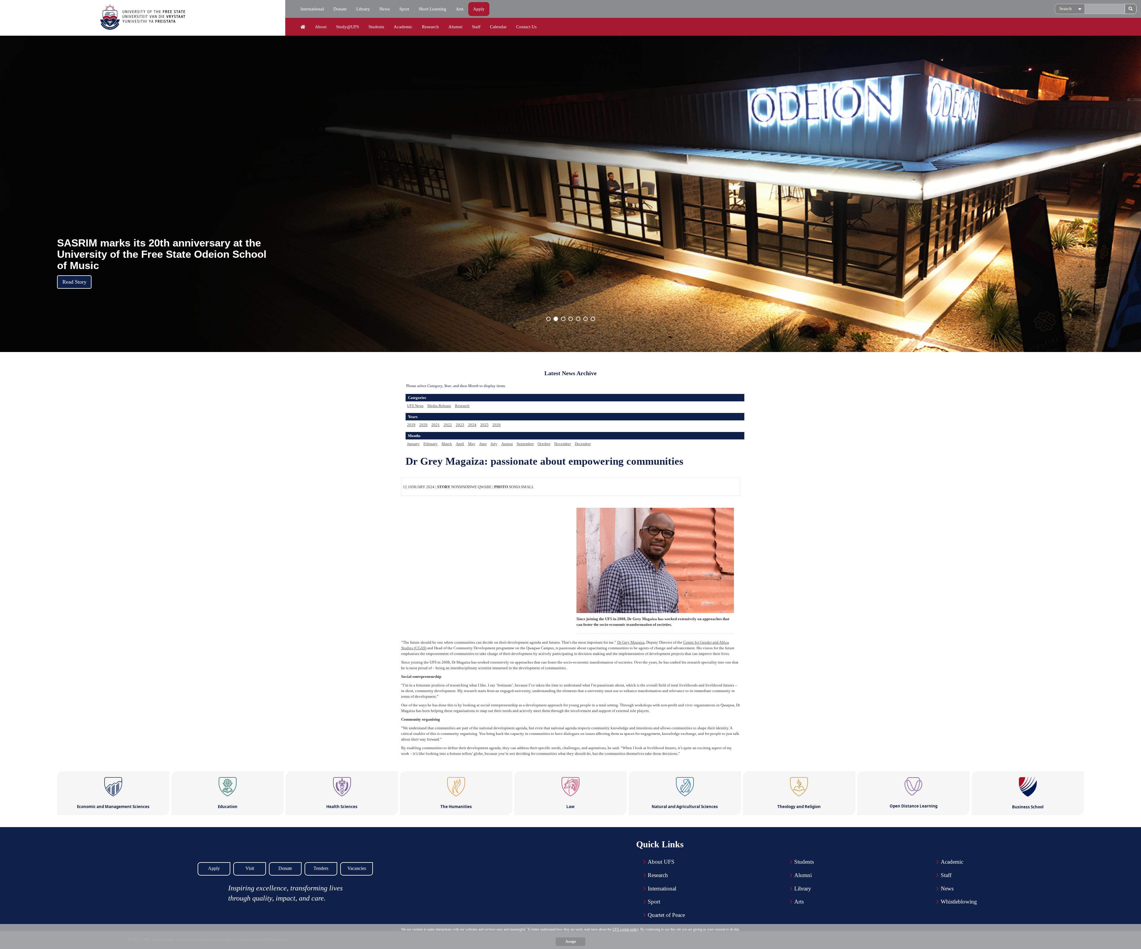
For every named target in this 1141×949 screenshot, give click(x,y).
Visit (249, 868)
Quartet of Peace (666, 915)
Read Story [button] (74, 282)
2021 (435, 424)
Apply (479, 9)
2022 (448, 424)
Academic (403, 26)
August (507, 443)
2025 (484, 424)
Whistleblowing (959, 901)
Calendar (498, 26)
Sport (404, 9)
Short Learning (432, 9)
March (447, 443)
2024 (472, 424)
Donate (340, 9)
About (321, 26)
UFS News (415, 405)
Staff (476, 26)
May (471, 443)
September (525, 443)
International (312, 9)
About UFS (661, 862)
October (544, 443)
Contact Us (526, 26)
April (460, 443)
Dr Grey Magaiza (630, 642)
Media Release (439, 405)
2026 (496, 424)
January (413, 443)
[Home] (303, 27)
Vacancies (356, 868)
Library (363, 9)
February (430, 443)
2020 (423, 424)
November (562, 443)
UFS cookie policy (625, 929)
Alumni (455, 26)
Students (376, 26)
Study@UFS (347, 26)
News (384, 9)
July (494, 443)
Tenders (320, 868)
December (583, 443)
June (483, 443)
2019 (411, 424)
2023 (460, 424)
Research (430, 26)
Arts (460, 9)
